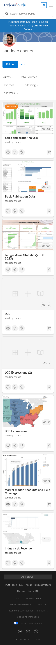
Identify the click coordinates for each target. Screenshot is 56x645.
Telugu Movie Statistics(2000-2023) (25, 256)
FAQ (21, 585)
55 (48, 422)
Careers (21, 591)
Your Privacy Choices (31, 623)
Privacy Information (21, 605)
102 (48, 246)
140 (48, 187)
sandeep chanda (13, 142)
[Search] (6, 13)
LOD (7, 314)
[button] (19, 631)
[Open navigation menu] (51, 5)
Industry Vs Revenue (18, 548)
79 (48, 363)
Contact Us (33, 591)
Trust (7, 585)
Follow (10, 64)
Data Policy (40, 605)
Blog (14, 585)
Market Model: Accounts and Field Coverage (27, 491)
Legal (18, 599)
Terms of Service (32, 599)
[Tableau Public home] (14, 5)
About (29, 585)
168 (48, 305)
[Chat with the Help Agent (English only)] (44, 5)
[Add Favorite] (49, 152)
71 (49, 481)
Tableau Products (42, 585)
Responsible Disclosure (22, 611)
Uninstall (42, 611)
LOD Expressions (16, 431)
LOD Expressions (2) (18, 372)
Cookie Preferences (28, 617)
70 (48, 539)
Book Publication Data (20, 196)
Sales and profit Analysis (21, 138)
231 (48, 129)
